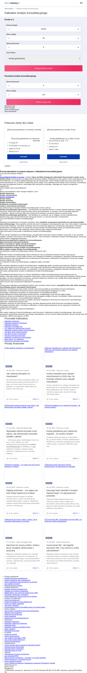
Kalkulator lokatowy (11, 325)
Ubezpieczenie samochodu (14, 647)
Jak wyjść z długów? (12, 605)
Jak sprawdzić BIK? (11, 656)
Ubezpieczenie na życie (13, 650)
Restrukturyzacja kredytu (13, 585)
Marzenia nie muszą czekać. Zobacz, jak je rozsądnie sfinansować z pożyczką (23, 548)
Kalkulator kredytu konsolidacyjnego (17, 627)
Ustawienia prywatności (32, 663)
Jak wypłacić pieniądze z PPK (15, 638)
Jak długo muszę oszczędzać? (15, 334)
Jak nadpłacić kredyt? (12, 584)
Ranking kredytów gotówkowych (16, 578)
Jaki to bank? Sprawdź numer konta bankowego (22, 611)
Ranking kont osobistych (13, 612)
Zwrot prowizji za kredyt (13, 661)
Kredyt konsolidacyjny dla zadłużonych (18, 602)
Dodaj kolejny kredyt (43, 68)
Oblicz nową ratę (43, 102)
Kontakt (52, 663)
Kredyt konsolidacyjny (12, 600)
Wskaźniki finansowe (12, 631)
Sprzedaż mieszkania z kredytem (16, 594)
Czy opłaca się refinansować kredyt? (18, 328)
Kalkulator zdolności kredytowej (16, 323)
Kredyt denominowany (13, 641)
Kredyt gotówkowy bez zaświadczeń (17, 580)
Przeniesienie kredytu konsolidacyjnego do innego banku (25, 607)
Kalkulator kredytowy (12, 321)
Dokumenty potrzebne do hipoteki (17, 341)
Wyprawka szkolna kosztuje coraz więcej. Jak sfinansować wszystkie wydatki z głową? (21, 434)
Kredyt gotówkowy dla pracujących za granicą (21, 582)
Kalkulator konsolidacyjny (14, 326)
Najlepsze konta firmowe (13, 614)
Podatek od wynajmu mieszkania (16, 591)
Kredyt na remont (11, 634)
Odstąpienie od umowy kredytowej (17, 654)
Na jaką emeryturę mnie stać (15, 335)
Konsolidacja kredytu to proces (12, 177)
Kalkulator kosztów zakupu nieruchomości (19, 330)
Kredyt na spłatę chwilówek (14, 603)
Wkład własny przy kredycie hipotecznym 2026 (21, 593)
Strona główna (9, 8)
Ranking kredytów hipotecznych (16, 589)
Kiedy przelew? (10, 629)
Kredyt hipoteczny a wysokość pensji (18, 659)
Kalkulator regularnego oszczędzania (18, 337)
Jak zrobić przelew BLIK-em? (15, 640)
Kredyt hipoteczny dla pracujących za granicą (21, 596)
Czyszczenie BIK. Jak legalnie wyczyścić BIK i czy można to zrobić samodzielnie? (62, 548)
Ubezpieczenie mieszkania (14, 649)
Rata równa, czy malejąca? (14, 339)
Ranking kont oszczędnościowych (17, 618)
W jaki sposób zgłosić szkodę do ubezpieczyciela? (22, 645)
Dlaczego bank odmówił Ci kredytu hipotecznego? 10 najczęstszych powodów (62, 493)
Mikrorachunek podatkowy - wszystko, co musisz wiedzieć (25, 658)
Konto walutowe (10, 616)
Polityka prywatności (16, 663)
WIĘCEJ (35, 399)
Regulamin (45, 663)
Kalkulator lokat (10, 625)
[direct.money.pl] (12, 3)
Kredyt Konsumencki (12, 636)
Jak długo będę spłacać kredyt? (16, 332)
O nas (7, 663)
